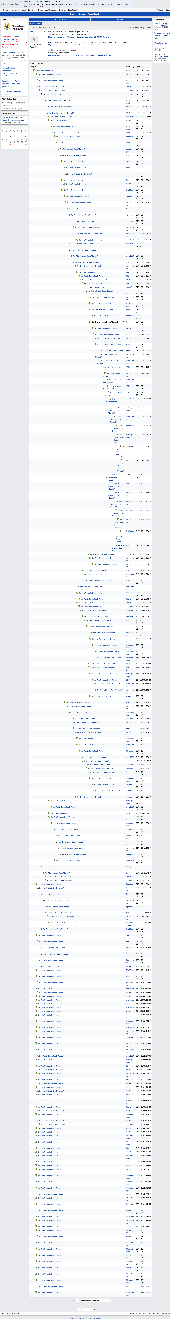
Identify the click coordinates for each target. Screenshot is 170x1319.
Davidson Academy (9, 73)
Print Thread (35, 24)
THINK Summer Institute (11, 76)
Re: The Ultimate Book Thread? (44, 28)
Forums (30, 10)
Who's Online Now (9, 99)
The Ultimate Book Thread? (46, 71)
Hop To (72, 1301)
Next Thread (120, 19)
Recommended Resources (47, 10)
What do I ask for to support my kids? (162, 34)
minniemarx (122, 28)
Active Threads (94, 14)
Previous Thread (60, 19)
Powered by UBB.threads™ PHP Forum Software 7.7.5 (85, 1318)
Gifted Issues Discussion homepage (13, 10)
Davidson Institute (12, 52)
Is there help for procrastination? (160, 24)
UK (31, 49)
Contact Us (133, 1314)
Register (160, 10)
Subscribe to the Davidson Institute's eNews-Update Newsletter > (12, 83)
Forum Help (142, 1314)
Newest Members (8, 114)
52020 (149, 28)
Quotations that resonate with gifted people (162, 45)
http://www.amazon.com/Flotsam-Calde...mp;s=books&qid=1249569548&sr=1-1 (79, 55)
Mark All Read (16, 1314)
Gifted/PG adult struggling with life (161, 56)
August (14, 127)
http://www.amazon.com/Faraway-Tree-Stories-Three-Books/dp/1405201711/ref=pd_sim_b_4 (85, 45)
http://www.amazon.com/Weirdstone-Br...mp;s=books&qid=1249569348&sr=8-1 (79, 37)
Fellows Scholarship (9, 68)
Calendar (82, 14)
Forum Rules (5, 1314)
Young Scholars (8, 71)
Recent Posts (159, 19)
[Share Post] (143, 28)
